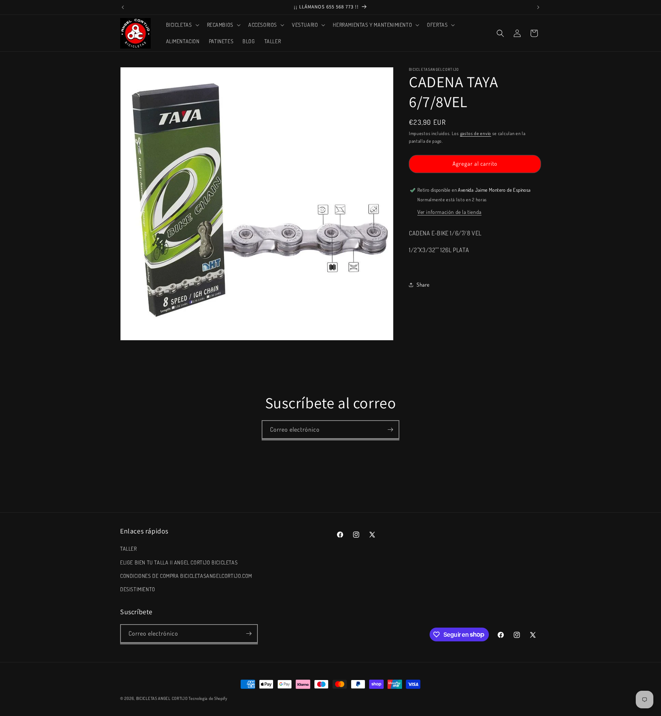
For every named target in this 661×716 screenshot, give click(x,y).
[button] (181, 25)
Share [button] (423, 284)
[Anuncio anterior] (122, 7)
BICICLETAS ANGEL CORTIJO (162, 698)
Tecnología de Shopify (208, 698)
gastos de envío (476, 133)
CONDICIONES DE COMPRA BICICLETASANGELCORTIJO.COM (186, 575)
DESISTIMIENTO (137, 589)
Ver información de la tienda (449, 212)
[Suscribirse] (390, 429)
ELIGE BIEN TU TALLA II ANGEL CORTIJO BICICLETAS (179, 562)
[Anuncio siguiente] (538, 7)
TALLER (128, 548)
